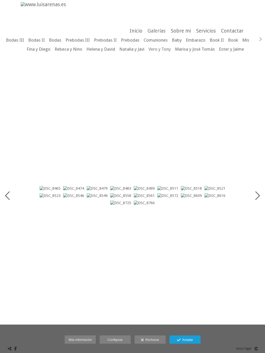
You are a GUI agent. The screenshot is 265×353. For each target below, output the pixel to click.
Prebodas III (77, 40)
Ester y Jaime (231, 49)
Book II (217, 40)
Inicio (136, 31)
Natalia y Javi (131, 49)
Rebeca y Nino (68, 49)
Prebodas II (105, 40)
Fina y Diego (38, 49)
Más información (80, 340)
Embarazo (195, 40)
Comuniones (156, 40)
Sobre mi (181, 31)
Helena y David (100, 49)
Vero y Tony (160, 49)
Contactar (232, 31)
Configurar (115, 340)
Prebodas (130, 40)
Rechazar (151, 340)
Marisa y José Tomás (195, 49)
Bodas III (15, 40)
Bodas (55, 40)
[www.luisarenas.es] (41, 4)
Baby (177, 40)
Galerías (157, 31)
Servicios (206, 31)
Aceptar (187, 340)
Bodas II (36, 40)
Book (233, 40)
